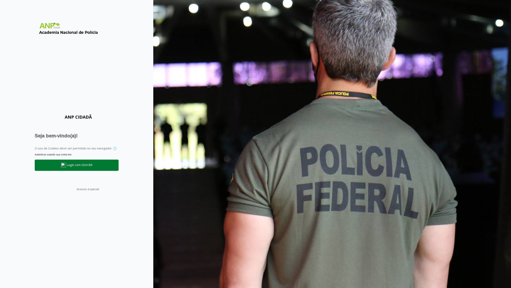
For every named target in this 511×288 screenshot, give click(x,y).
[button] (116, 148)
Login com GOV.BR (79, 165)
